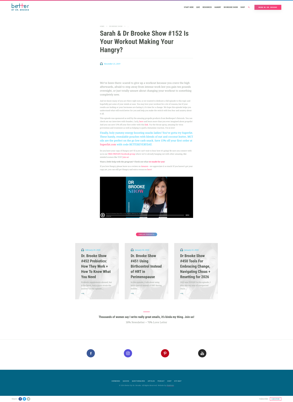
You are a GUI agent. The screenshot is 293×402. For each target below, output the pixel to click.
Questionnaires (138, 381)
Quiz (198, 7)
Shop (242, 7)
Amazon (144, 166)
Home (102, 26)
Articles (151, 381)
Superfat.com (108, 144)
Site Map (177, 381)
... (128, 26)
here (141, 121)
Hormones (116, 381)
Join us (125, 157)
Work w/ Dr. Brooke (268, 7)
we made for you (156, 162)
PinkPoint (170, 385)
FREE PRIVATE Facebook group (121, 154)
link (146, 125)
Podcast (161, 381)
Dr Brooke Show (231, 7)
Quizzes (126, 381)
